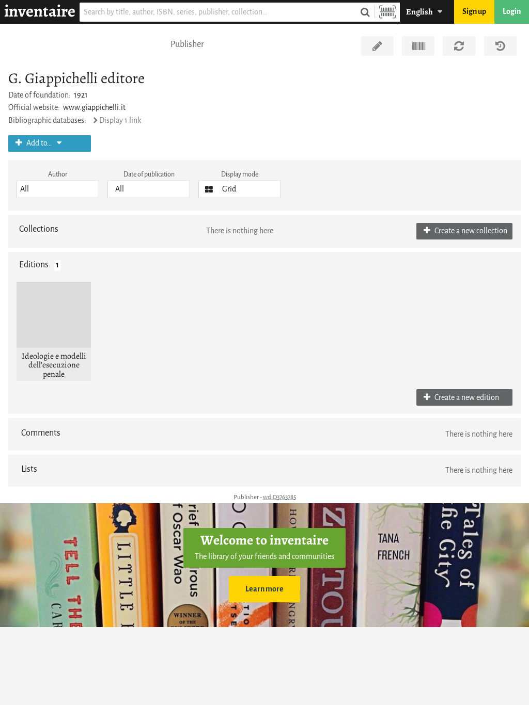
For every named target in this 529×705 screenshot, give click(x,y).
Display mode (239, 174)
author (58, 174)
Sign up (474, 12)
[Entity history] (500, 46)
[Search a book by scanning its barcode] (387, 12)
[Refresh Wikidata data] (459, 46)
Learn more (264, 589)
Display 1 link (120, 120)
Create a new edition (466, 398)
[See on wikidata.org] (418, 46)
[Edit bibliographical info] (377, 46)
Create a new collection (470, 231)
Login (512, 12)
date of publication (149, 174)
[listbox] (58, 189)
